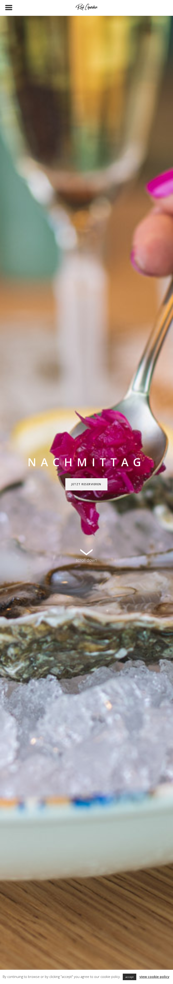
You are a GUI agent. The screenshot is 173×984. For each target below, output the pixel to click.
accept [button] (129, 977)
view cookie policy (154, 976)
